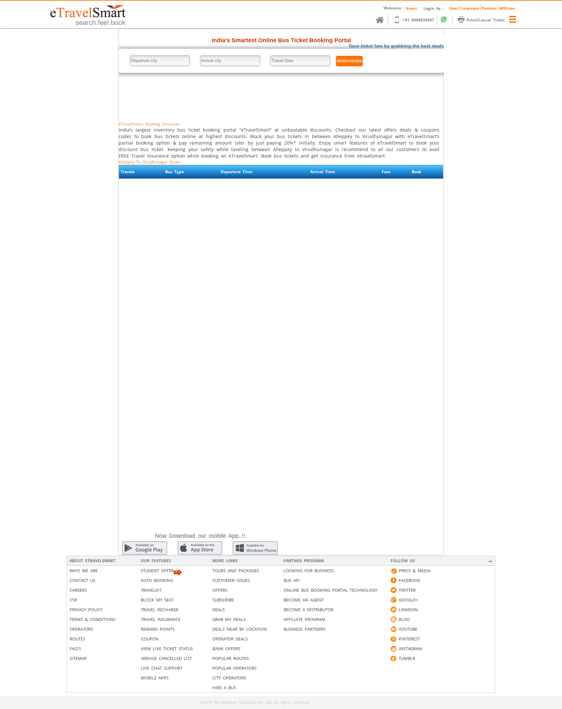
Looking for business (309, 571)
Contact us (82, 580)
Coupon (150, 639)
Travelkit (151, 590)
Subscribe (223, 600)
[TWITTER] (393, 590)
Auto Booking (157, 580)
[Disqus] (281, 269)
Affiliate (507, 8)
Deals (218, 609)
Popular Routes (230, 658)
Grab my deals (229, 619)
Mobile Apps (154, 678)
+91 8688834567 (418, 20)
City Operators (229, 678)
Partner (489, 8)
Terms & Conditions (92, 619)
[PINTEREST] (393, 639)
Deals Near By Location (239, 629)
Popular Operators (234, 668)
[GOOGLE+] (393, 600)
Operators (81, 629)
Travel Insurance (161, 619)
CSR (73, 600)
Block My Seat (157, 600)
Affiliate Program (304, 619)
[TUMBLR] (393, 658)
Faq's (75, 648)
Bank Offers (226, 648)
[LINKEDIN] (393, 609)
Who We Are (84, 571)
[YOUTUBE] (393, 629)
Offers (219, 590)
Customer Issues (231, 580)
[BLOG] (393, 619)
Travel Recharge (160, 609)
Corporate (469, 8)
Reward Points (158, 629)
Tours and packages (235, 571)
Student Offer (157, 571)
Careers (78, 590)
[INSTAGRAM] (393, 648)
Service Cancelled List (166, 658)
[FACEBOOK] (393, 580)
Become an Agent (304, 600)
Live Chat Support (161, 668)
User (453, 8)
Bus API (292, 580)
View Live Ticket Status (167, 648)
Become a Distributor (308, 609)
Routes (77, 639)
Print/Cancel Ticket (486, 20)
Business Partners (304, 629)
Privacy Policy (86, 609)
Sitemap (78, 658)
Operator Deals (230, 639)
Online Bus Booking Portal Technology (330, 590)
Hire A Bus (224, 687)
